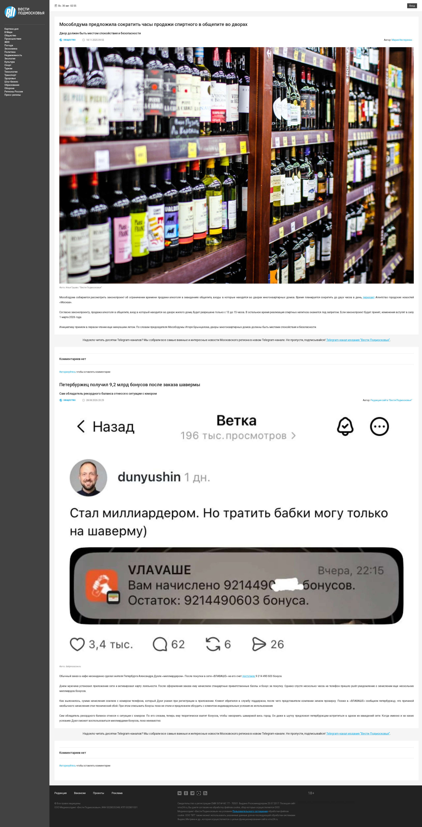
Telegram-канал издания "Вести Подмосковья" (358, 340)
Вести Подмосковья (24, 12)
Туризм (8, 68)
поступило (248, 676)
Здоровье (10, 78)
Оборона (9, 88)
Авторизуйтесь (67, 372)
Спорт (7, 65)
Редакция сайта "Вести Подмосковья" (391, 400)
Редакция (60, 793)
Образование (11, 85)
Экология (9, 58)
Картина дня (11, 29)
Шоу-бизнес (11, 81)
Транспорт (10, 75)
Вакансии (80, 793)
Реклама (117, 793)
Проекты (98, 793)
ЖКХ (7, 42)
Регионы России (13, 91)
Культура (9, 62)
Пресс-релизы (12, 95)
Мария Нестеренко (402, 40)
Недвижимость (13, 55)
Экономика (10, 48)
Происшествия (12, 38)
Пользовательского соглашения (250, 811)
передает (369, 297)
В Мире (8, 32)
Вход (412, 5)
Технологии (10, 71)
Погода (8, 45)
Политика (9, 52)
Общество (10, 35)
